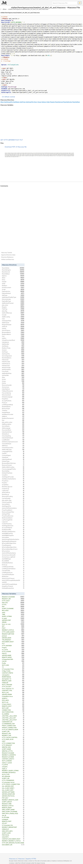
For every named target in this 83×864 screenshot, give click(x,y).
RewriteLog (13, 494)
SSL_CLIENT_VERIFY (13, 788)
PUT (21, 140)
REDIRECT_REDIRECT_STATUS (13, 841)
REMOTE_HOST (13, 706)
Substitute (13, 457)
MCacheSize (13, 551)
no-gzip (13, 618)
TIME (13, 614)
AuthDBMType (13, 559)
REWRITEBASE (13, 677)
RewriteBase (13, 274)
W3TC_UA (13, 702)
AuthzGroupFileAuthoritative (13, 539)
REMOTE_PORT (13, 821)
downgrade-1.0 (13, 679)
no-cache (13, 649)
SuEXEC (13, 582)
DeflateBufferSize (13, 563)
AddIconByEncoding (13, 467)
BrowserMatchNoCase (13, 463)
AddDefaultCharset (13, 303)
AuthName (16, 102)
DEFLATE (13, 602)
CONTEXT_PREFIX (13, 673)
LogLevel (13, 522)
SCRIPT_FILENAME (13, 608)
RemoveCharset (13, 465)
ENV (13, 606)
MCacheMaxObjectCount (13, 549)
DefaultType (13, 461)
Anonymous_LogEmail (13, 557)
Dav (13, 420)
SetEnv (13, 338)
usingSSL (13, 766)
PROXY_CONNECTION (13, 725)
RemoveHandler (13, 385)
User (13, 319)
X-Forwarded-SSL (13, 825)
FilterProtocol (13, 363)
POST (17, 140)
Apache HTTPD (31, 859)
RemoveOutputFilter (13, 512)
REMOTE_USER (13, 681)
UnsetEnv (13, 475)
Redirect (13, 285)
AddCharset (13, 322)
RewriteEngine (67, 102)
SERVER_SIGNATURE (13, 794)
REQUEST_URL (13, 733)
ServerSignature (13, 356)
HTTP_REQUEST (13, 745)
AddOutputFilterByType (13, 297)
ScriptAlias (13, 484)
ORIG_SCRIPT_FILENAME (13, 811)
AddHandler (13, 344)
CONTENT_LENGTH (13, 759)
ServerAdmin (13, 504)
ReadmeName (13, 406)
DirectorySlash (13, 395)
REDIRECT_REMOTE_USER (13, 800)
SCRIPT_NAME (13, 749)
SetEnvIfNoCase (13, 313)
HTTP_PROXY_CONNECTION (13, 784)
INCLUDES (13, 610)
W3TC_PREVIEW (13, 684)
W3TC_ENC (13, 665)
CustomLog (13, 488)
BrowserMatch (13, 332)
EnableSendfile (13, 529)
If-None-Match (13, 704)
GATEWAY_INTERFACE (13, 772)
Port (13, 336)
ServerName (13, 426)
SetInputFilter (13, 514)
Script (13, 289)
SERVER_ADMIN (13, 694)
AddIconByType (13, 449)
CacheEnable (13, 570)
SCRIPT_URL (13, 731)
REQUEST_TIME (13, 804)
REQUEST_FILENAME (13, 597)
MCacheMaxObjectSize (13, 547)
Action (13, 379)
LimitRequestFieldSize (13, 568)
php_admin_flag (13, 500)
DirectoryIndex (13, 299)
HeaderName (13, 412)
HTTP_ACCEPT (13, 686)
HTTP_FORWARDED (13, 780)
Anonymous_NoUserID (13, 555)
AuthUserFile (30, 102)
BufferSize (13, 576)
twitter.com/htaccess (7, 259)
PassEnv (13, 483)
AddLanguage (13, 428)
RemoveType (13, 408)
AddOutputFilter (13, 373)
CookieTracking (13, 524)
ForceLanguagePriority (13, 469)
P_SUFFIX (13, 765)
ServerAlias (13, 537)
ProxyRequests (13, 545)
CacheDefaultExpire (13, 574)
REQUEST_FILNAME (13, 753)
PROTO (13, 653)
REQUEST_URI (13, 599)
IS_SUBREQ (13, 714)
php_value (13, 305)
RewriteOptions (13, 358)
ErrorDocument (13, 287)
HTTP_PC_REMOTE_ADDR (13, 729)
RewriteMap (13, 471)
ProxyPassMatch (13, 510)
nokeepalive (13, 675)
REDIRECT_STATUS (13, 630)
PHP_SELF (13, 798)
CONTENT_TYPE (13, 690)
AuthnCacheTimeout (13, 578)
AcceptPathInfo (13, 401)
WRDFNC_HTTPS (13, 751)
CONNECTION (13, 710)
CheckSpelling (13, 436)
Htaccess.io (13, 859)
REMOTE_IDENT (13, 807)
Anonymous (13, 387)
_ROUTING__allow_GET (13, 718)
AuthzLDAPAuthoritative (13, 508)
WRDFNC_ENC (13, 747)
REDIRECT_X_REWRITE (13, 755)
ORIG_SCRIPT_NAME (13, 809)
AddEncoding (13, 317)
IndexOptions (13, 389)
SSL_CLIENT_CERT (13, 790)
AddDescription (13, 424)
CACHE (13, 661)
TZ (13, 667)
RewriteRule (76, 102)
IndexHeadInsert (13, 459)
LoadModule (13, 440)
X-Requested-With (13, 659)
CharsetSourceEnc (13, 447)
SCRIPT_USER (13, 833)
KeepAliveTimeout (13, 586)
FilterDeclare (13, 365)
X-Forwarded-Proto (13, 669)
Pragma (13, 647)
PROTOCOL (13, 835)
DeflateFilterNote (13, 473)
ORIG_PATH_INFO (13, 831)
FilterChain (13, 360)
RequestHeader (13, 324)
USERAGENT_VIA (13, 722)
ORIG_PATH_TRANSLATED (13, 813)
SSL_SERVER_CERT (13, 786)
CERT (13, 741)
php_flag (13, 311)
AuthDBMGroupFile (13, 535)
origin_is (13, 768)
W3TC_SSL (13, 692)
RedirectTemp (13, 348)
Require (52, 102)
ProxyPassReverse (13, 516)
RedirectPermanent (13, 418)
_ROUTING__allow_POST (13, 720)
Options (44, 102)
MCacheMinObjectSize (13, 543)
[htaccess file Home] (4, 2)
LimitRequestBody (13, 404)
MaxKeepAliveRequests (13, 541)
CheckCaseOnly (13, 502)
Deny (35, 102)
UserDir (13, 453)
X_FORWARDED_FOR (13, 724)
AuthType (23, 102)
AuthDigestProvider (13, 477)
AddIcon (13, 416)
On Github (5, 97)
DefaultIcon (13, 434)
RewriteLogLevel (13, 486)
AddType (13, 295)
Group (39, 102)
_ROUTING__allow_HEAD (13, 716)
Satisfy (13, 328)
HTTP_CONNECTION (13, 743)
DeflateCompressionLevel (13, 442)
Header (13, 281)
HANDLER (13, 683)
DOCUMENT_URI (12, 845)
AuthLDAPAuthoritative (13, 553)
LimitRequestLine (13, 572)
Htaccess (21, 859)
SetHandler (13, 375)
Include (13, 315)
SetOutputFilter (13, 320)
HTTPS (13, 604)
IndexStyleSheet (13, 432)
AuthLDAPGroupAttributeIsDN (13, 580)
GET (1, 140)
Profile (13, 663)
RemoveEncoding (13, 496)
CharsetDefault (13, 443)
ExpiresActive (13, 291)
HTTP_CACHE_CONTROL (13, 737)
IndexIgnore (13, 342)
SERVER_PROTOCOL (13, 796)
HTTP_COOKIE (13, 651)
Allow (4, 9)
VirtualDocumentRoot (13, 340)
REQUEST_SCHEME (13, 757)
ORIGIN (13, 622)
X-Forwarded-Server (13, 782)
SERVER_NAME (13, 655)
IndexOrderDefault (13, 438)
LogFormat (13, 490)
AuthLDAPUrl (13, 492)
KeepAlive (13, 399)
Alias (13, 377)
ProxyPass (13, 481)
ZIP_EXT (13, 823)
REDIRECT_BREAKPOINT (13, 827)
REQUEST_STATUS (13, 806)
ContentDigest (13, 455)
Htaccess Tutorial (6, 252)
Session (13, 350)
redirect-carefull (13, 763)
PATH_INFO (13, 700)
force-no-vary (13, 624)
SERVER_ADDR (13, 638)
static (13, 612)
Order (48, 102)
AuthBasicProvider (13, 414)
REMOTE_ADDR (13, 657)
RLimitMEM (13, 561)
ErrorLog (13, 565)
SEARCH (13, 698)
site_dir (13, 815)
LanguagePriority (13, 451)
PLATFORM (13, 817)
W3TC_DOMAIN (13, 761)
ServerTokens (13, 330)
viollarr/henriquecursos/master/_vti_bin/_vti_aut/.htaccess (28, 9)
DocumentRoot (13, 430)
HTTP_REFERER (9, 140)
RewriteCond (59, 102)
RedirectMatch (13, 334)
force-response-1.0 (13, 688)
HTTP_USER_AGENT (13, 632)
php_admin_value (13, 422)
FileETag (13, 309)
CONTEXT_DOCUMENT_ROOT (13, 839)
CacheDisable (13, 498)
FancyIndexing (13, 393)
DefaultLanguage (13, 397)
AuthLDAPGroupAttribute (13, 584)
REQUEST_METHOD (13, 634)
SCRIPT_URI (13, 778)
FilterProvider (13, 361)
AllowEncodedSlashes (13, 531)
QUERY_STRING (13, 616)
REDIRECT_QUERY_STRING (13, 770)
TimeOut (13, 410)
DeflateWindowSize (13, 588)
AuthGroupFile (8, 102)
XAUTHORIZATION (13, 712)
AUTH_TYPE (13, 774)
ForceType (13, 371)
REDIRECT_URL (13, 735)
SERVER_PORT (13, 620)
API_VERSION (13, 776)
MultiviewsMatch (13, 518)
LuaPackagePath (13, 520)
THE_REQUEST (13, 640)
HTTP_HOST (13, 601)
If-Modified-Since (13, 696)
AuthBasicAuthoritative (13, 479)
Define (13, 383)
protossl (13, 636)
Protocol (13, 402)
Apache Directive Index (8, 255)
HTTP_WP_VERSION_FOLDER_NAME (13, 843)
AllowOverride (13, 367)
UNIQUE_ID (13, 829)
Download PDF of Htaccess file (15, 147)
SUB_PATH (13, 837)
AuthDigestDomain (13, 525)
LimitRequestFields (13, 566)
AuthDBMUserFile (13, 533)
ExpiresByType (13, 301)
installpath (13, 819)
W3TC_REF (13, 708)
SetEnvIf (13, 326)
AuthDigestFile (13, 506)
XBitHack (13, 445)
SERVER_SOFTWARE (13, 792)
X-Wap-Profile (13, 671)
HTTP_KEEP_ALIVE (13, 739)
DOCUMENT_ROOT (13, 642)
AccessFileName (13, 527)
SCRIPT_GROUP (13, 802)
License (12, 97)
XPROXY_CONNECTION (13, 727)
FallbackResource (13, 391)
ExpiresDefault (13, 293)
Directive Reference (7, 257)
